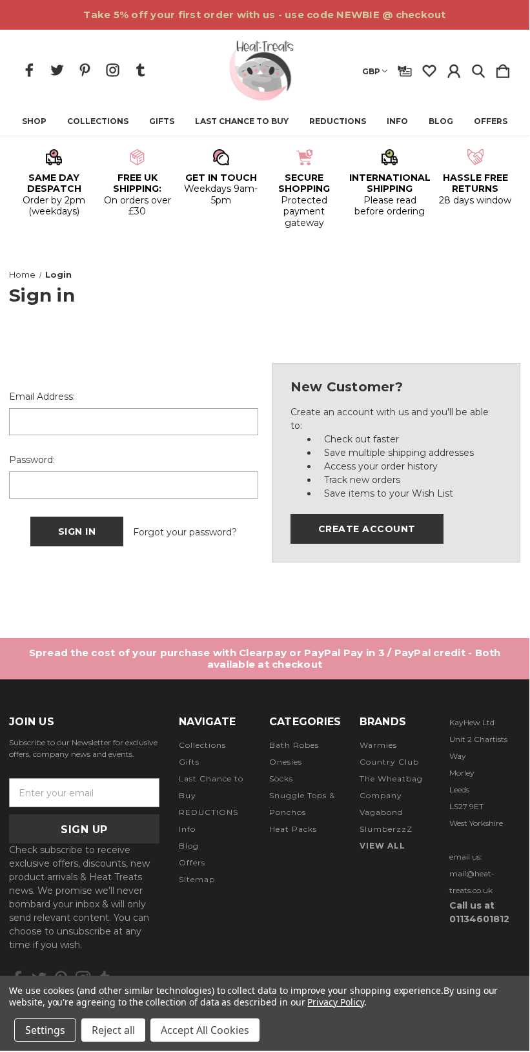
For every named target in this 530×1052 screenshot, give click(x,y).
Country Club (389, 762)
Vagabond (381, 812)
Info (397, 121)
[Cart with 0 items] (503, 68)
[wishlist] (429, 68)
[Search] (478, 68)
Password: (32, 460)
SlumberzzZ (386, 829)
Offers (490, 121)
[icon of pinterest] (85, 70)
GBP (371, 71)
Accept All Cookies (205, 1030)
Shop (34, 121)
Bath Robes (294, 745)
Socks (281, 778)
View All (382, 846)
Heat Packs (293, 829)
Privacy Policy (335, 1002)
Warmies (378, 745)
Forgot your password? (185, 532)
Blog (441, 121)
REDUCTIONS (337, 121)
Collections (97, 121)
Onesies (285, 762)
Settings (45, 1030)
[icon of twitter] (57, 70)
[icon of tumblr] (140, 70)
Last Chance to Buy (242, 121)
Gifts (161, 121)
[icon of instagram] (112, 70)
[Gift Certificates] (404, 68)
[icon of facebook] (29, 70)
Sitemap (197, 879)
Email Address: (42, 396)
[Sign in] (454, 68)
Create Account (367, 529)
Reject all (113, 1030)
